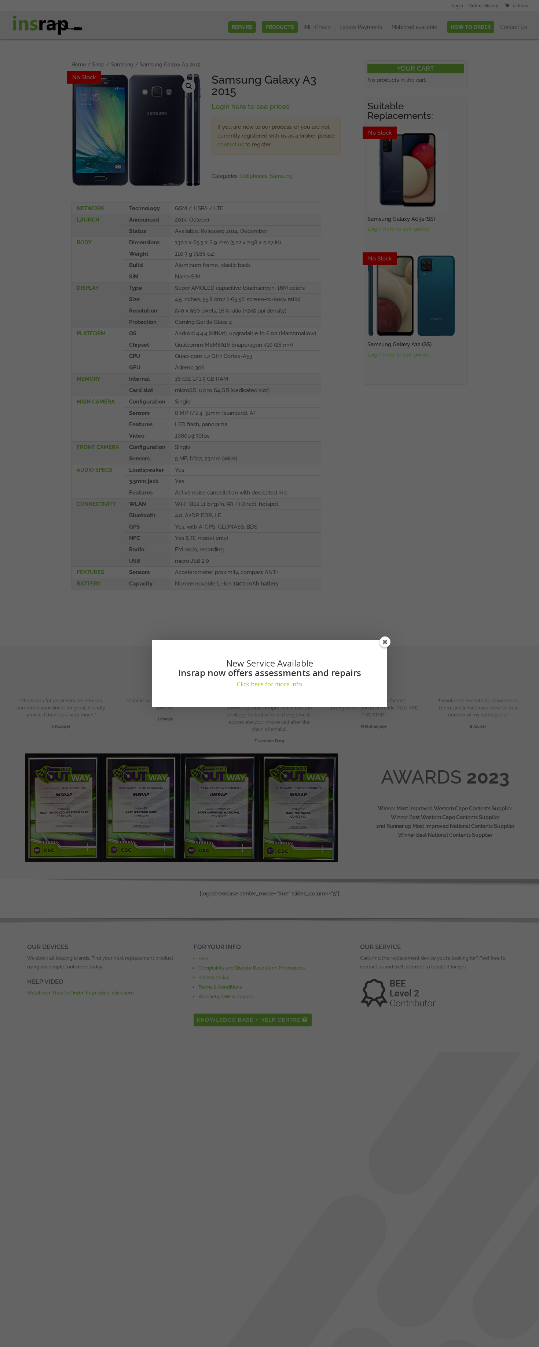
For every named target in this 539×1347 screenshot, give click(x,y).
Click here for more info (269, 684)
